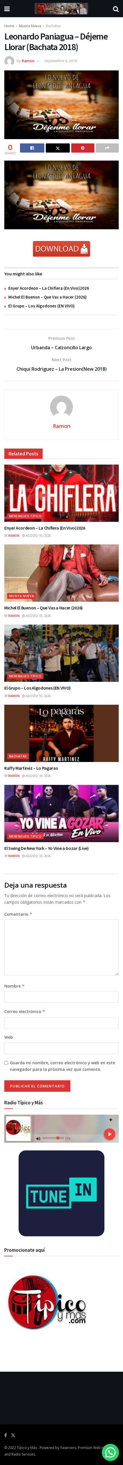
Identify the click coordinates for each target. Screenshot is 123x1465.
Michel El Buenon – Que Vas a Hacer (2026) (47, 297)
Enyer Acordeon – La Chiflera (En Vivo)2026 (48, 288)
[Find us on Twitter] (13, 1435)
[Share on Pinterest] (82, 148)
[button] (110, 1452)
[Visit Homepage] (61, 8)
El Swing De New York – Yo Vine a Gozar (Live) (46, 848)
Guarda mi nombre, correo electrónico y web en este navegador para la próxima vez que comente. (62, 1066)
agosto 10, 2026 (38, 536)
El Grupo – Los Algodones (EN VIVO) (41, 306)
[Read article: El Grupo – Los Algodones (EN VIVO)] (61, 653)
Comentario (18, 914)
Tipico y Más (27, 1447)
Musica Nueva (30, 25)
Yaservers (68, 1447)
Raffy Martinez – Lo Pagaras (30, 768)
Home (9, 25)
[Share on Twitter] (58, 148)
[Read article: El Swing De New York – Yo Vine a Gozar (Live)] (61, 813)
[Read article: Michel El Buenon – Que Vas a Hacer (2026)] (61, 573)
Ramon (28, 60)
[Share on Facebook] (32, 148)
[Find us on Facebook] (5, 1435)
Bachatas (53, 25)
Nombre (14, 986)
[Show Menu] (7, 8)
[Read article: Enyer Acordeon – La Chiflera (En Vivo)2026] (61, 493)
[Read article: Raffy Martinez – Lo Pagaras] (61, 733)
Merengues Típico (25, 516)
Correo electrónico (24, 1011)
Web (8, 1037)
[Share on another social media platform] (107, 148)
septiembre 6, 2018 (60, 60)
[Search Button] (116, 8)
